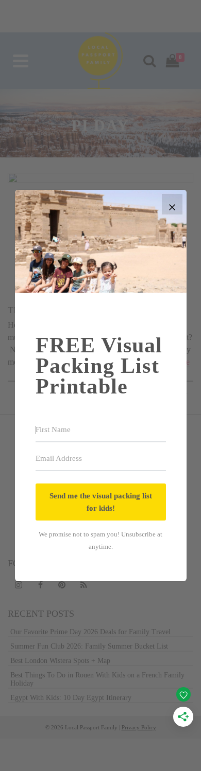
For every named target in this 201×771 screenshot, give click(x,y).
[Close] (172, 204)
